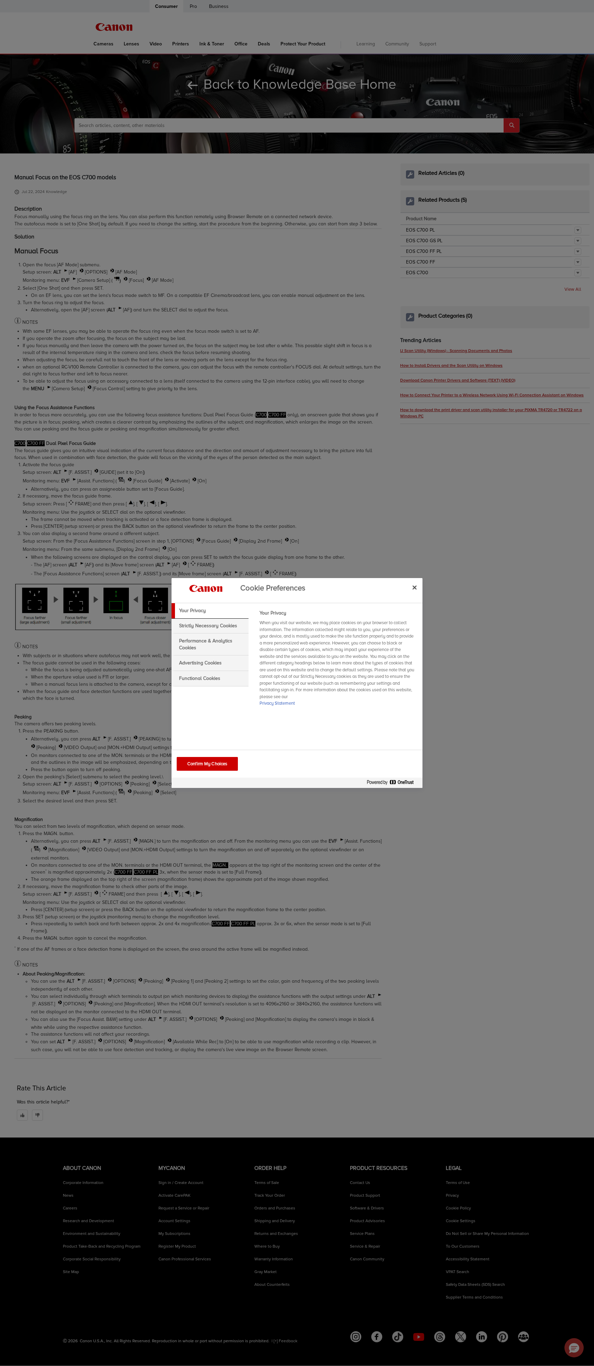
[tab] (210, 610)
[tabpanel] (338, 660)
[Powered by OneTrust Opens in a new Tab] (393, 783)
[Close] (414, 587)
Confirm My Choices (207, 764)
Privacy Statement (277, 703)
